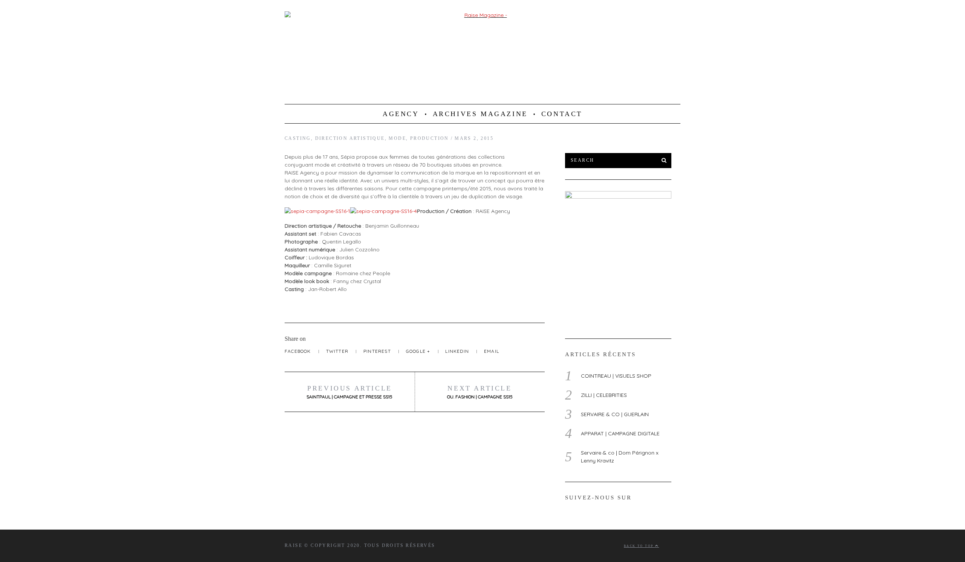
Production (429, 138)
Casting (298, 138)
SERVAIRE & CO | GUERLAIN (615, 414)
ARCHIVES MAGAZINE (480, 114)
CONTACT (561, 114)
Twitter (338, 351)
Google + (419, 351)
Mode (397, 138)
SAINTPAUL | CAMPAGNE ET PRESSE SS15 (349, 392)
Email (491, 351)
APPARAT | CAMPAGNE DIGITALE (620, 433)
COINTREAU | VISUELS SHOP (616, 375)
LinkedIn (457, 351)
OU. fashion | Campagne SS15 (480, 392)
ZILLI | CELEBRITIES (604, 395)
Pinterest (377, 351)
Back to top (639, 546)
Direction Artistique (350, 138)
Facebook (298, 351)
